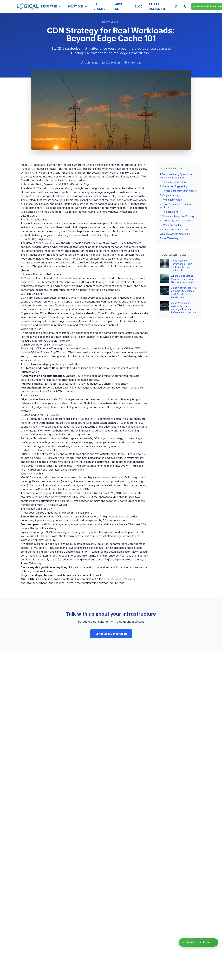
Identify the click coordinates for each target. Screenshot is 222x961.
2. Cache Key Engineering (174, 186)
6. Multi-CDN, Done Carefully (175, 220)
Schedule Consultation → (198, 942)
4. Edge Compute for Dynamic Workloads (176, 206)
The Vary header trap (174, 182)
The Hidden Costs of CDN (174, 229)
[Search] (176, 6)
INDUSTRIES (49, 6)
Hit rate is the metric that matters (180, 190)
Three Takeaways (170, 238)
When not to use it (172, 199)
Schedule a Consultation (111, 633)
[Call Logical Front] (185, 6)
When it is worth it (172, 225)
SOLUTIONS (75, 6)
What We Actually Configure (175, 234)
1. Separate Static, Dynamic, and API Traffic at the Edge (177, 176)
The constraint (170, 211)
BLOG (139, 6)
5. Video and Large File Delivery (177, 216)
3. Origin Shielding (169, 195)
